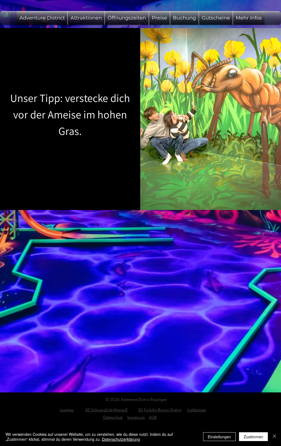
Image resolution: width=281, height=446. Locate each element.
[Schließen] (274, 437)
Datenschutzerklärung (121, 439)
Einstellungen (219, 436)
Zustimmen (253, 436)
